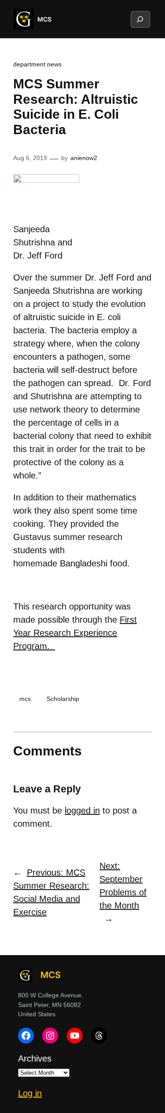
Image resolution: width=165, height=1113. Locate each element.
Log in (30, 1093)
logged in (82, 810)
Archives (34, 1058)
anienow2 (83, 157)
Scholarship (63, 698)
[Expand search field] (140, 19)
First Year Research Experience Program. (75, 633)
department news (37, 64)
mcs (25, 698)
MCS (44, 19)
